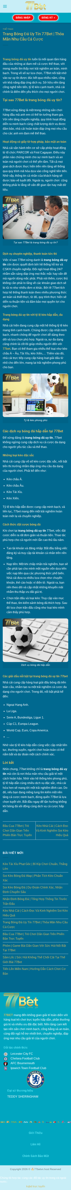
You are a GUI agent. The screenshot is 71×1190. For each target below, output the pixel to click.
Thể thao (8, 29)
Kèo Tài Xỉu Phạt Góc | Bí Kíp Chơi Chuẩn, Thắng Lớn (35, 866)
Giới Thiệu (35, 1133)
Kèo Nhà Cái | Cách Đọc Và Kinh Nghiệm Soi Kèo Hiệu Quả (52, 830)
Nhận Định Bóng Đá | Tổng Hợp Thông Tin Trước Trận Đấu (35, 901)
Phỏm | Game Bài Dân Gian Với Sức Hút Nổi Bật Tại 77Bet (34, 948)
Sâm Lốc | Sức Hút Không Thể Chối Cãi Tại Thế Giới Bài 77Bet (34, 960)
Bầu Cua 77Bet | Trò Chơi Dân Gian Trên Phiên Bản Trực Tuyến (17, 830)
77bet (6, 348)
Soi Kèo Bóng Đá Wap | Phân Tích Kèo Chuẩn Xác (33, 878)
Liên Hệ (36, 1144)
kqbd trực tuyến (35, 1186)
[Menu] (5, 6)
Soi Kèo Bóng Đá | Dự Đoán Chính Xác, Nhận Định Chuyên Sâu (32, 890)
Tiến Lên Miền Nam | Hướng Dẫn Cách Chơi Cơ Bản (34, 971)
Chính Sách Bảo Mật (35, 1156)
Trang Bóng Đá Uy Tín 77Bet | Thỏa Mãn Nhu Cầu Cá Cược (35, 925)
